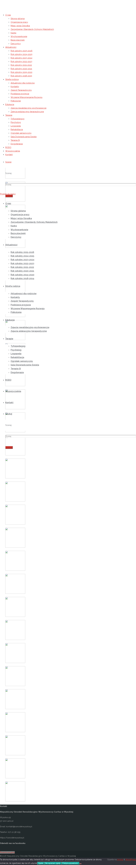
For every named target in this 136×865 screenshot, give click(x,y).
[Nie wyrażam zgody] (80, 863)
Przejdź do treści (8, 194)
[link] (8, 162)
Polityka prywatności (70, 863)
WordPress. (130, 859)
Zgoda (40, 863)
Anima (120, 859)
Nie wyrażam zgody (52, 863)
